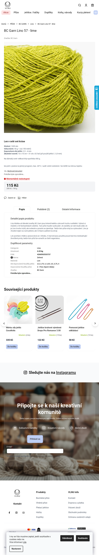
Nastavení (16, 549)
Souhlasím (83, 538)
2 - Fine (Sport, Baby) (45, 267)
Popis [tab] (22, 209)
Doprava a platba (76, 503)
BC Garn (40, 270)
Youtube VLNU (23, 512)
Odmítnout (67, 538)
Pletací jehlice (42, 507)
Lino (39, 248)
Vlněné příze (41, 503)
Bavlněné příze (42, 498)
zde (24, 542)
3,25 (48, 264)
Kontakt (71, 498)
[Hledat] (79, 5)
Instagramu (66, 372)
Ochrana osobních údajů (79, 517)
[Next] (95, 323)
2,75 (42, 264)
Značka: (10, 38)
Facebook (9, 512)
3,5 (52, 264)
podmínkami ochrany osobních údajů (45, 456)
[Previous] (4, 323)
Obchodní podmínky (77, 512)
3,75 (55, 264)
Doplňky (40, 517)
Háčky (39, 512)
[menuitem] (5, 12)
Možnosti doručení (14, 171)
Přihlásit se (35, 439)
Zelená (40, 257)
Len (38, 261)
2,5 (38, 264)
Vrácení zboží (74, 507)
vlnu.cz (16, 512)
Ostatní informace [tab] (71, 209)
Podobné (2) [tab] (43, 209)
